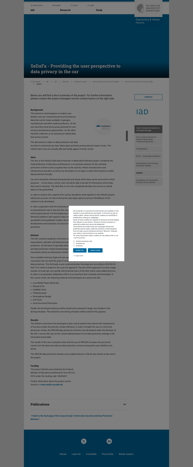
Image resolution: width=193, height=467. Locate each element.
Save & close (95, 250)
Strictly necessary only (84, 241)
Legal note (79, 256)
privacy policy (80, 238)
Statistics (79, 246)
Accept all (80, 250)
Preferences (80, 243)
